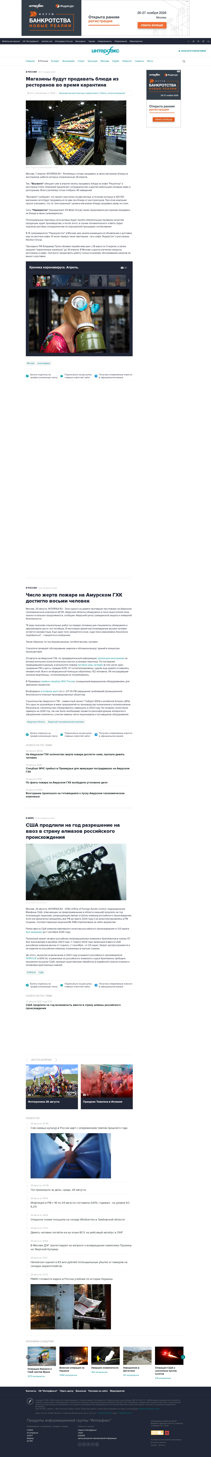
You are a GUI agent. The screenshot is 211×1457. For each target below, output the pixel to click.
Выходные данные (158, 1442)
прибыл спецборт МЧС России (58, 681)
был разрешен (34, 932)
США (41, 972)
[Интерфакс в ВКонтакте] (88, 1444)
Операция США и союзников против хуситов (166, 1370)
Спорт (81, 61)
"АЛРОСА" (31, 958)
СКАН (80, 1433)
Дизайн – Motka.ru (158, 1445)
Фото (150, 61)
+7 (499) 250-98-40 (104, 1413)
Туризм (91, 41)
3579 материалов (36, 1376)
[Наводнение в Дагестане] (137, 1364)
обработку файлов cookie (149, 1409)
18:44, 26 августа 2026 (47, 401)
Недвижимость (105, 41)
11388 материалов (68, 1375)
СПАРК (30, 1430)
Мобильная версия (11, 41)
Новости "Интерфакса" (87, 1430)
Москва (105, 61)
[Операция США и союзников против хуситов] (169, 1364)
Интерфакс (105, 51)
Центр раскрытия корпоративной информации (97, 1438)
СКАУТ (30, 1435)
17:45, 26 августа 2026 (45, 818)
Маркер (30, 1438)
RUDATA (81, 1435)
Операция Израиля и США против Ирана (40, 1370)
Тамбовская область (37, 452)
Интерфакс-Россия (64, 41)
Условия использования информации (166, 1440)
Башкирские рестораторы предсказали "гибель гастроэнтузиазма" (92, 93)
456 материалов (99, 1372)
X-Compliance (32, 1433)
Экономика (68, 61)
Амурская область (36, 722)
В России (43, 61)
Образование (120, 41)
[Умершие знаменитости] (105, 1364)
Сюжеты (139, 61)
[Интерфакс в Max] (97, 1444)
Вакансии (81, 1391)
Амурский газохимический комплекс (66, 722)
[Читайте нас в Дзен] (80, 1444)
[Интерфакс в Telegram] (84, 1444)
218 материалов (163, 1378)
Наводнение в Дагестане (131, 1369)
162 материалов (131, 1375)
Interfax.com (47, 41)
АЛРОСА (31, 972)
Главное (30, 61)
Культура (92, 61)
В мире (55, 61)
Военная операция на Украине (71, 1369)
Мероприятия (136, 41)
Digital (115, 61)
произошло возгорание (111, 658)
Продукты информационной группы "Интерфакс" (69, 1420)
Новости (127, 61)
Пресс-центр (66, 1391)
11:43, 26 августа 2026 (47, 588)
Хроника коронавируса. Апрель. (54, 267)
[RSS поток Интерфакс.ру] (93, 1444)
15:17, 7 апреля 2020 (46, 72)
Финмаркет (80, 41)
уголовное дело (50, 691)
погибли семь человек (90, 665)
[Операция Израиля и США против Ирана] (42, 1365)
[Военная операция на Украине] (73, 1364)
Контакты (31, 1391)
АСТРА (30, 1441)
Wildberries (55, 452)
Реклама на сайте (98, 1391)
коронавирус (43, 363)
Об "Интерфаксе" (31, 41)
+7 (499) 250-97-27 (125, 1413)
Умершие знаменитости (104, 1367)
